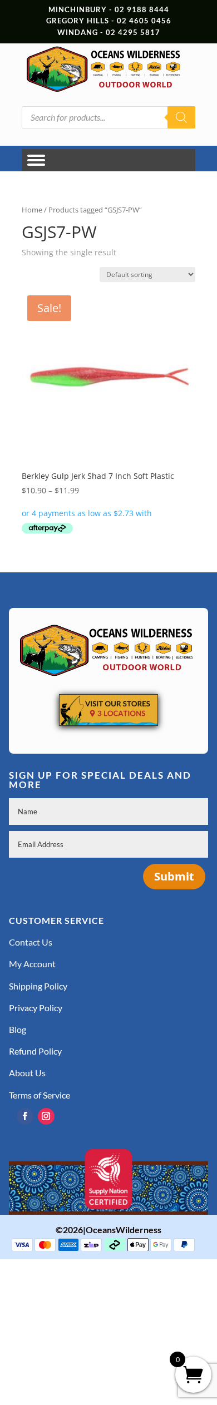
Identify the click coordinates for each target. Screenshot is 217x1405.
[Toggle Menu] (36, 160)
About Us (27, 1072)
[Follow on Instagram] (46, 1116)
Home (32, 210)
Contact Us (30, 942)
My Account (32, 963)
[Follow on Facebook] (25, 1116)
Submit (174, 876)
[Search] (181, 117)
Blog (17, 1029)
